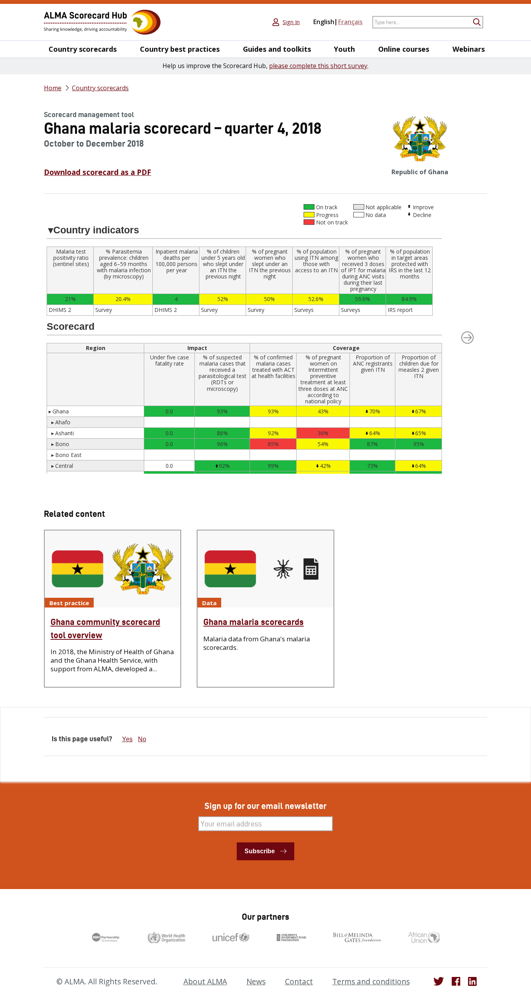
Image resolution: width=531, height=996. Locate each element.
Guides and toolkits (277, 49)
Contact (299, 982)
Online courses (403, 49)
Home (52, 88)
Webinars (468, 49)
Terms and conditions (371, 982)
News (256, 982)
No (142, 739)
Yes (127, 739)
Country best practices (180, 49)
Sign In (291, 22)
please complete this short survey (318, 65)
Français (350, 22)
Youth (344, 49)
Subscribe (260, 851)
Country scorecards (83, 49)
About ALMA (205, 982)
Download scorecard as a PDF (97, 172)
